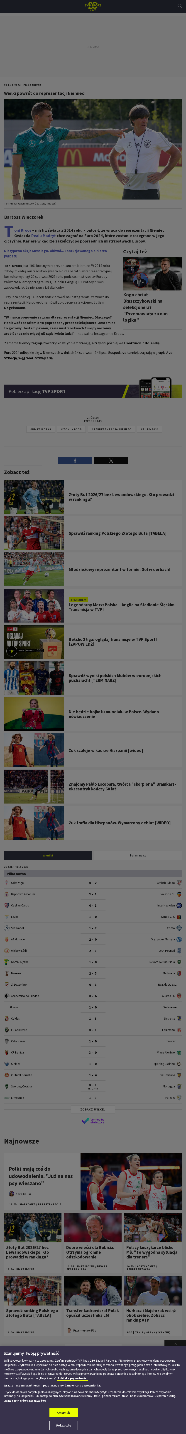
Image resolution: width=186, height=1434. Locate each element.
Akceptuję (63, 1413)
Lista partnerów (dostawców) (25, 1401)
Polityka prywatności (73, 1378)
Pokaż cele (63, 1425)
